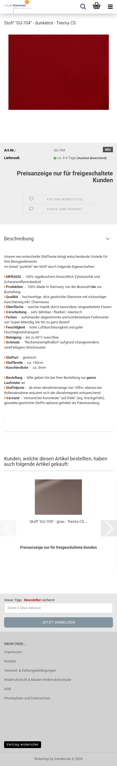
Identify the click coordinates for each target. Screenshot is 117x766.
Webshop (41, 759)
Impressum (13, 652)
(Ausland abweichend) (92, 158)
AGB (7, 689)
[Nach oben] (102, 757)
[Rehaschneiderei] (16, 7)
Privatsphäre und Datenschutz (27, 698)
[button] (109, 528)
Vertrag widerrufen (23, 744)
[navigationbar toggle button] (110, 7)
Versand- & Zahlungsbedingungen (30, 670)
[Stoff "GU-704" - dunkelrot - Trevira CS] (58, 72)
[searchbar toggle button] (83, 7)
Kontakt (10, 661)
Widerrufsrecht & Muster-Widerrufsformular (37, 680)
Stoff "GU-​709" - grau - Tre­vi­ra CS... (58, 521)
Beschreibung (19, 238)
